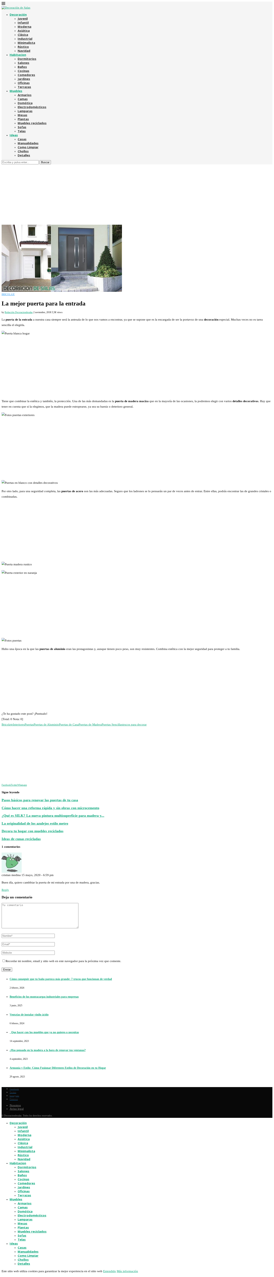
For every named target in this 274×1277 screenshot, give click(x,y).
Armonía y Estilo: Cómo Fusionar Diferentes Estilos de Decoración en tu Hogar (58, 1067)
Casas (22, 139)
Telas (22, 131)
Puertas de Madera (90, 724)
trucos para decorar (135, 724)
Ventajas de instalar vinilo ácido (29, 1014)
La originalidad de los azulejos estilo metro (35, 823)
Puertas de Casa (69, 724)
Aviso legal (17, 1108)
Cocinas (23, 71)
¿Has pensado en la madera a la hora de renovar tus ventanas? (48, 1050)
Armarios (24, 95)
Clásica (23, 35)
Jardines (24, 79)
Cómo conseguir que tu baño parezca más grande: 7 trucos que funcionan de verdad (61, 979)
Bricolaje (7, 724)
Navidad (24, 51)
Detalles (24, 155)
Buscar (45, 162)
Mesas (22, 115)
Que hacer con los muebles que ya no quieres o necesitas (44, 1032)
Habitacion (18, 55)
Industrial (25, 39)
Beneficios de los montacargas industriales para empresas (44, 996)
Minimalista (26, 43)
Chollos (23, 151)
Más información (127, 1271)
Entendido (109, 1271)
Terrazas (24, 87)
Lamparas (25, 111)
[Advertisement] (137, 194)
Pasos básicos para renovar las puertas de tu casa (40, 800)
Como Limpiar (28, 147)
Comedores (26, 75)
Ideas (14, 135)
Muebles (16, 91)
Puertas (29, 724)
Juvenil (23, 18)
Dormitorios (27, 59)
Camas (23, 99)
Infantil (23, 22)
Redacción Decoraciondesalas (19, 312)
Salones (23, 63)
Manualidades (28, 143)
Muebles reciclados (32, 123)
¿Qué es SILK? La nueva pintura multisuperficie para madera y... (53, 816)
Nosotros (15, 1105)
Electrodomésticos (32, 107)
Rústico (23, 47)
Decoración (18, 14)
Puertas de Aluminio (46, 724)
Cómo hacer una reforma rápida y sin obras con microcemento (50, 808)
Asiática (24, 31)
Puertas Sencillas (112, 724)
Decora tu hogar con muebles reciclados (32, 831)
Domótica (25, 103)
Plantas (23, 119)
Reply (5, 890)
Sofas (22, 127)
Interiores (19, 724)
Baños (22, 67)
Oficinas (24, 83)
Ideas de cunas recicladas (21, 839)
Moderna (24, 27)
